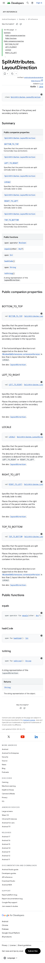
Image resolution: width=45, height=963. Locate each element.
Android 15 (6, 844)
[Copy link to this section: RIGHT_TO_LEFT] (22, 474)
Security (5, 757)
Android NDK (7, 885)
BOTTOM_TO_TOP (11, 144)
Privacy (4, 797)
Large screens (7, 811)
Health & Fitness (8, 790)
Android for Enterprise (10, 753)
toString (8, 273)
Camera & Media (8, 794)
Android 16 (6, 840)
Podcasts (5, 772)
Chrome (5, 925)
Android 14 (6, 848)
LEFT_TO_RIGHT (11, 163)
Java (41, 87)
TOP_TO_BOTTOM (11, 220)
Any (19, 249)
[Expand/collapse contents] (15, 29)
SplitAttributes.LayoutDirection (26, 97)
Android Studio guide (10, 869)
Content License (29, 720)
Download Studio (8, 881)
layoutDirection (18, 365)
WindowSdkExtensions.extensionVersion (21, 354)
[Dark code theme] (41, 94)
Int (11, 255)
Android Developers (9, 19)
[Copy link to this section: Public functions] (26, 595)
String (13, 267)
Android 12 (6, 856)
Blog (3, 768)
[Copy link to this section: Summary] (17, 123)
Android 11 (6, 859)
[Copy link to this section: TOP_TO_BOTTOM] (24, 527)
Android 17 (6, 836)
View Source (35, 81)
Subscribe (33, 951)
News (4, 764)
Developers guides (9, 873)
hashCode (8, 261)
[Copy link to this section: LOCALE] (13, 427)
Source (4, 761)
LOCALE (7, 182)
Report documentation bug (12, 899)
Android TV (6, 826)
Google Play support (9, 902)
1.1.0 (41, 84)
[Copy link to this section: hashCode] (15, 628)
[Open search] (27, 2)
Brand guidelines (24, 945)
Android (5, 749)
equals (7, 249)
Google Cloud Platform (11, 933)
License (13, 945)
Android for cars (8, 823)
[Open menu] (3, 3)
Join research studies (10, 906)
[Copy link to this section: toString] (13, 651)
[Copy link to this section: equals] (11, 606)
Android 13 (6, 852)
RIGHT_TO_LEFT (11, 201)
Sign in (39, 3)
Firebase (5, 929)
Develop (22, 19)
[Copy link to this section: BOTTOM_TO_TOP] (25, 306)
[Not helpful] (20, 24)
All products (7, 937)
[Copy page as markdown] (12, 74)
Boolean (22, 243)
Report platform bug (9, 895)
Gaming (5, 782)
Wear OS (5, 815)
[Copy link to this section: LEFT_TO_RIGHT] (22, 375)
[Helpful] (17, 24)
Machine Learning (9, 786)
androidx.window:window (33, 77)
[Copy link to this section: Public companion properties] (4, 296)
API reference (10, 12)
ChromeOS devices (9, 819)
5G (3, 801)
